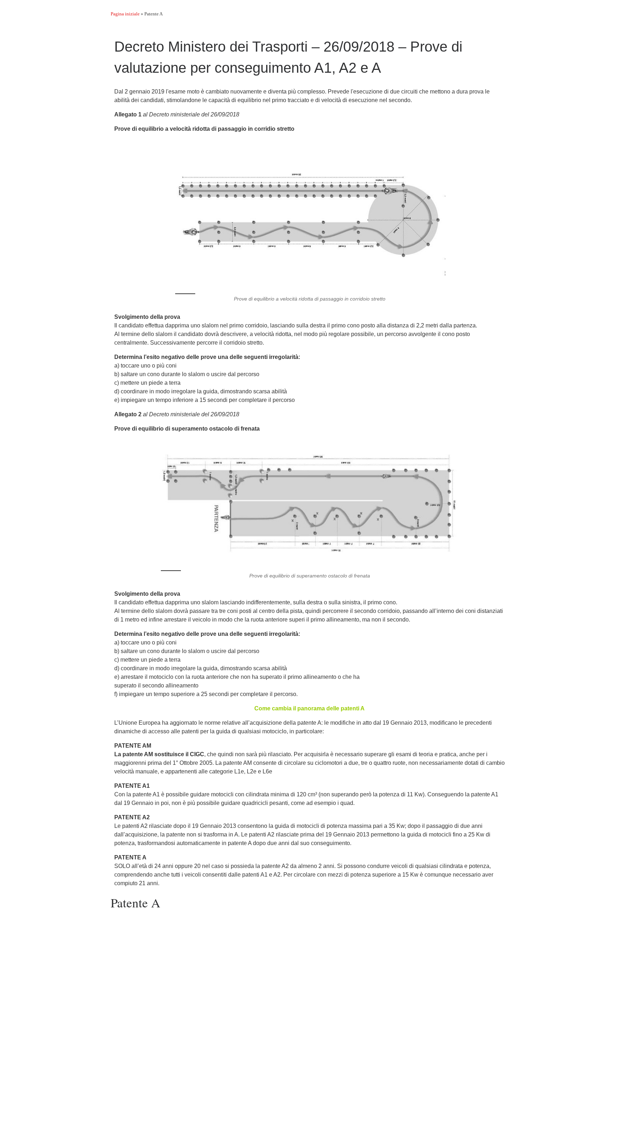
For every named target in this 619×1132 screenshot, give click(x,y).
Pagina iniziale (125, 13)
